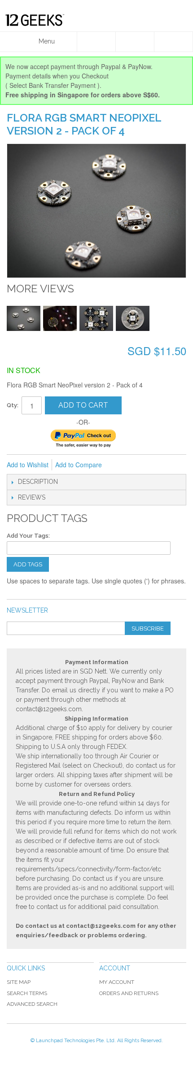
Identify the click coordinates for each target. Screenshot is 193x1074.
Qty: (12, 405)
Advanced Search (32, 1004)
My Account (116, 982)
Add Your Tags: (28, 535)
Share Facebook (139, 465)
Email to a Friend (121, 465)
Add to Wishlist (27, 464)
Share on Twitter (156, 465)
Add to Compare (78, 464)
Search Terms (27, 993)
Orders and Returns (128, 993)
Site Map (19, 982)
